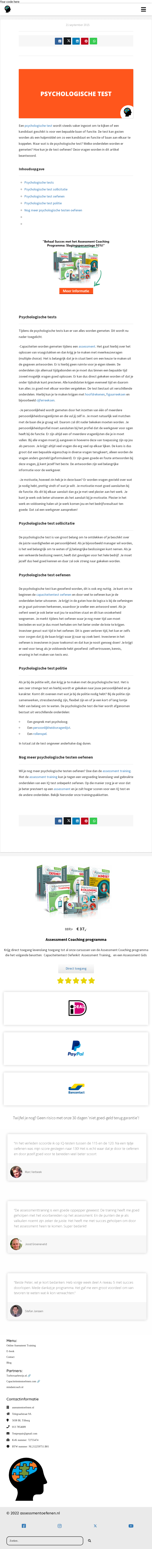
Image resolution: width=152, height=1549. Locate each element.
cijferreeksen (45, 400)
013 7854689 (19, 1427)
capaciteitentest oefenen (53, 594)
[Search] (89, 1540)
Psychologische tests (39, 182)
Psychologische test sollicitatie (45, 189)
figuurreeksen (115, 394)
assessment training (117, 771)
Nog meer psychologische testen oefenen (53, 210)
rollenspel (40, 734)
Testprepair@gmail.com (24, 1433)
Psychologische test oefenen (44, 196)
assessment (87, 346)
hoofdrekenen (95, 394)
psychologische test (38, 125)
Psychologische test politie (43, 203)
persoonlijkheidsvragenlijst (51, 727)
